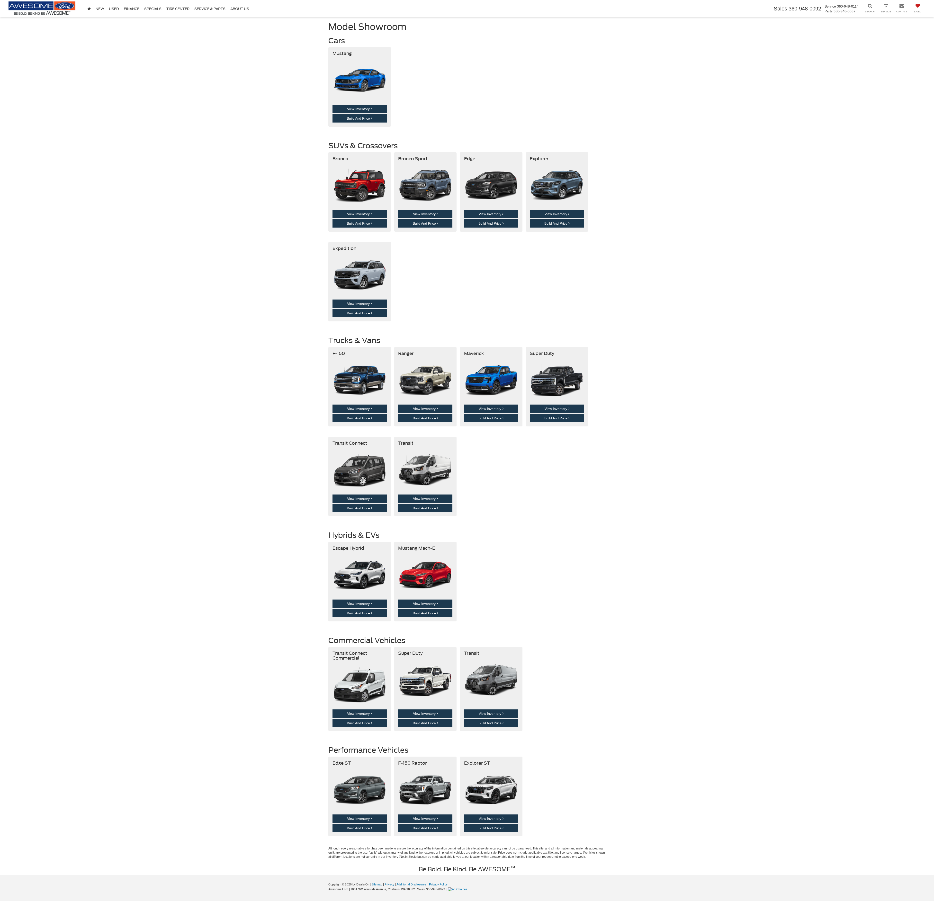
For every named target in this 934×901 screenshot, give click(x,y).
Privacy (389, 884)
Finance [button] (131, 9)
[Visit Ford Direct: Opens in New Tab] (458, 889)
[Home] (89, 8)
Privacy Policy (438, 884)
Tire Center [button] (177, 9)
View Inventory (359, 109)
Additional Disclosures (411, 884)
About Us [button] (239, 9)
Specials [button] (153, 9)
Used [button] (114, 9)
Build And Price (359, 118)
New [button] (100, 9)
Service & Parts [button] (209, 9)
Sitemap (376, 884)
